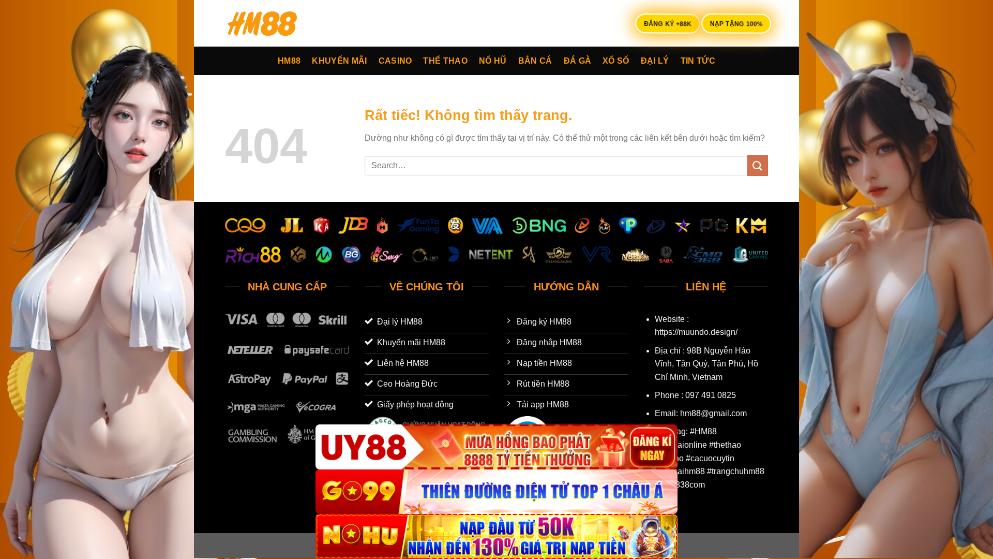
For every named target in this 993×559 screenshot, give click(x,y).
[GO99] (496, 491)
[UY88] (496, 446)
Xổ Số (616, 60)
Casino (395, 60)
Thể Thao (445, 60)
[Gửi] (757, 165)
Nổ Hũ (493, 60)
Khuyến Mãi (339, 60)
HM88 (289, 60)
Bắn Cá (535, 60)
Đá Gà (578, 60)
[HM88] (276, 23)
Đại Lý (655, 60)
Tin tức (698, 60)
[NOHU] (496, 536)
